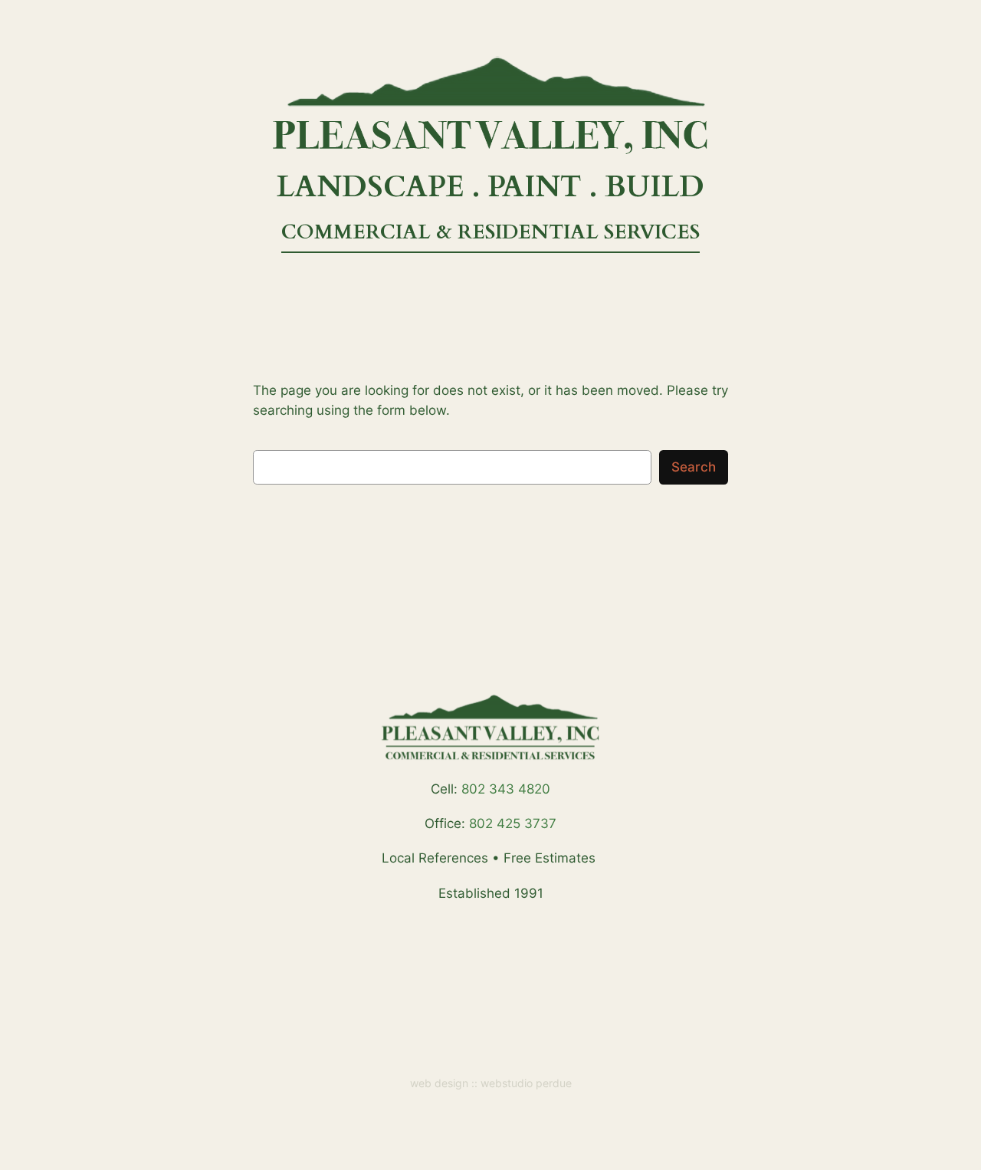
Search (693, 467)
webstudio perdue (526, 1082)
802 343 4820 (505, 789)
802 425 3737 (512, 823)
